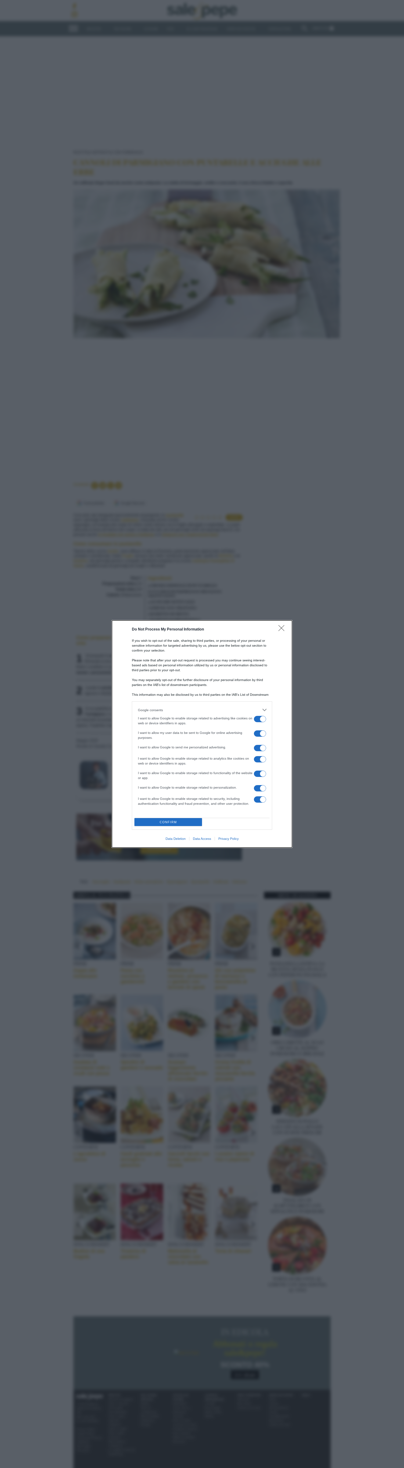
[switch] (260, 719)
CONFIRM (168, 822)
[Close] (282, 629)
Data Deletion (176, 839)
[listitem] (202, 709)
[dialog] (202, 734)
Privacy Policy (228, 839)
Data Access (202, 839)
